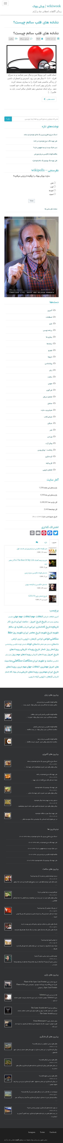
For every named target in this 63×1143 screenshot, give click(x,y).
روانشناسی (48, 363)
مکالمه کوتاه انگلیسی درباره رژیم (47, 739)
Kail (38, 38)
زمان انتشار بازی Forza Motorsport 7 (45, 1021)
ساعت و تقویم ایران (43, 660)
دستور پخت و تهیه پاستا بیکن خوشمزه (45, 800)
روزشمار (54, 649)
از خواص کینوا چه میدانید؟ (49, 940)
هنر (51, 430)
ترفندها (49, 343)
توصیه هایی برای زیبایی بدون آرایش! (45, 956)
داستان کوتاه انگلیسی (20, 644)
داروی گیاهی (17, 639)
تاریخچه (55, 626)
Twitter (42, 1132)
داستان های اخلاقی (45, 644)
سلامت (11, 38)
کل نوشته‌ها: (53, 509)
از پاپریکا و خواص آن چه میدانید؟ (47, 908)
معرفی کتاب (48, 416)
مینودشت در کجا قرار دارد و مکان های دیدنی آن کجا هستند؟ (39, 1091)
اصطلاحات (49, 317)
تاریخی (26, 627)
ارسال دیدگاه (24, 38)
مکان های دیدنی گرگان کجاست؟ (48, 1059)
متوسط (51, 190)
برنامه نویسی (47, 330)
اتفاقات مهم (37, 616)
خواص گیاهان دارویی (33, 639)
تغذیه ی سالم (16, 626)
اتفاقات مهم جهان (22, 616)
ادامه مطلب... (50, 99)
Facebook (53, 1132)
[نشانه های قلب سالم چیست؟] (31, 59)
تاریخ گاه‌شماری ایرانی (40, 626)
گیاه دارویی (34, 677)
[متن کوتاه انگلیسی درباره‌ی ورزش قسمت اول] (52, 551)
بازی (50, 323)
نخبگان (50, 423)
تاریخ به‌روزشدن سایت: (49, 516)
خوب (51, 186)
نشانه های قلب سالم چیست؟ (36, 33)
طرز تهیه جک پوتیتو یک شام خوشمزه (45, 160)
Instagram (31, 1132)
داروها (50, 357)
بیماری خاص (50, 622)
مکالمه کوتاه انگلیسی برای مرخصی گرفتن (45, 726)
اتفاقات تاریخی (49, 616)
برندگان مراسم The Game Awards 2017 (44, 1007)
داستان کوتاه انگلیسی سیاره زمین (36, 573)
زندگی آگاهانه (19, 1140)
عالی (52, 183)
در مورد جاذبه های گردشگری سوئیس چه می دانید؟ (42, 1107)
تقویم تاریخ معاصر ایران (35, 632)
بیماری (56, 621)
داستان (55, 644)
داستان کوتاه (33, 644)
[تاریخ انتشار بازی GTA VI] (52, 598)
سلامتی (17, 660)
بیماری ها (49, 337)
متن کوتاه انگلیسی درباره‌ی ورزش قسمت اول (32, 548)
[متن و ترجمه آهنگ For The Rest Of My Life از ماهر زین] (52, 563)
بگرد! (8, 119)
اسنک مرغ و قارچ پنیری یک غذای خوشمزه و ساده (40, 134)
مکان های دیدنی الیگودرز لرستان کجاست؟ (44, 1043)
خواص (46, 638)
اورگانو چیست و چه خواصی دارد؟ (47, 892)
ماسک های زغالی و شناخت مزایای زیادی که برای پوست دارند (39, 924)
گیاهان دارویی (47, 470)
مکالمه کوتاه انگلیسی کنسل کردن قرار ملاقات (44, 714)
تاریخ (44, 621)
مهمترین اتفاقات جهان (37, 666)
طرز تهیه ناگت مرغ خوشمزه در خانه (45, 141)
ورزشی (49, 436)
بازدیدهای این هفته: (50, 487)
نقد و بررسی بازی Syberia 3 (48, 994)
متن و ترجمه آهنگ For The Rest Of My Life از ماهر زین (28, 562)
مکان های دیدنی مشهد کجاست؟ (48, 1075)
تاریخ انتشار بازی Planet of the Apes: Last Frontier (40, 981)
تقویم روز (18, 632)
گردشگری (48, 456)
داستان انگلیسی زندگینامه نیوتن (36, 584)
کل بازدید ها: (52, 502)
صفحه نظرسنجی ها (51, 209)
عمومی (50, 383)
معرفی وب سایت (46, 410)
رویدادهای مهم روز (21, 654)
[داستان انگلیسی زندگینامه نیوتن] (52, 587)
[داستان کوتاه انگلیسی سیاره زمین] (52, 575)
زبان (50, 370)
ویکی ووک (17, 672)
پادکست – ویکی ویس (45, 450)
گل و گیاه (49, 463)
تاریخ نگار (11, 622)
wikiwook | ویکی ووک (47, 6)
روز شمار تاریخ (42, 649)
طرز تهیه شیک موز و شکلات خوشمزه (46, 813)
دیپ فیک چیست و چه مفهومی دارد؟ (45, 147)
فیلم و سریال (47, 396)
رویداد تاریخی (27, 649)
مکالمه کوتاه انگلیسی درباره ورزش (45, 154)
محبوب (54, 542)
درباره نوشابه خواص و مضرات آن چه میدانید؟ (43, 876)
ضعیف (51, 194)
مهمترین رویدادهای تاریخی (34, 671)
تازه (45, 542)
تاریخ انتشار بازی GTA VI (38, 596)
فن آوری (49, 390)
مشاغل (50, 403)
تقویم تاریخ (53, 632)
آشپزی (50, 310)
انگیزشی (10, 616)
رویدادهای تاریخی (39, 654)
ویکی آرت (49, 443)
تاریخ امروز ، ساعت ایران (28, 621)
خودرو (50, 350)
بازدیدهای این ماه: (51, 495)
